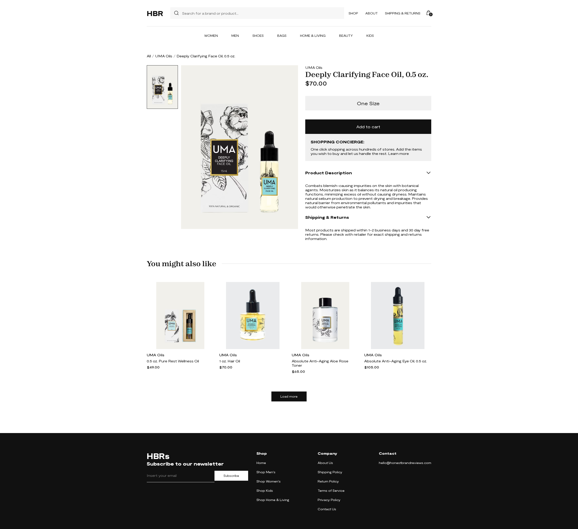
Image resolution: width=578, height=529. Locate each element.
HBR (155, 13)
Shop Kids (264, 490)
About (371, 13)
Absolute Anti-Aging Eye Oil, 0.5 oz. (395, 361)
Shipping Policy (330, 472)
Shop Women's (268, 481)
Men (235, 35)
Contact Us (327, 509)
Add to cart (368, 126)
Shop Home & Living (272, 500)
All (149, 56)
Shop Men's (265, 472)
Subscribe (231, 476)
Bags (282, 35)
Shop (353, 13)
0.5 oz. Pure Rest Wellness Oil (173, 361)
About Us (325, 463)
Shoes (258, 35)
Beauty (346, 35)
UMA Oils (163, 56)
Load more (289, 396)
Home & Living (313, 35)
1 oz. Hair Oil (229, 361)
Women (211, 35)
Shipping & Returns (402, 13)
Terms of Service (331, 490)
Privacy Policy (329, 500)
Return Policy (328, 481)
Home (261, 463)
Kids (370, 35)
